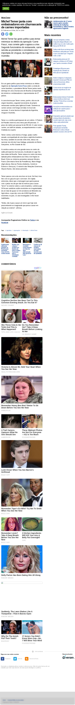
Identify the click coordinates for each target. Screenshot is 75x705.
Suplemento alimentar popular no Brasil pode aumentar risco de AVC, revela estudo (5, 249)
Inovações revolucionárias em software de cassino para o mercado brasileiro (62, 109)
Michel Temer (5, 17)
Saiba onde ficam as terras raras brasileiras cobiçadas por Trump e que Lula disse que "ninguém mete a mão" (63, 52)
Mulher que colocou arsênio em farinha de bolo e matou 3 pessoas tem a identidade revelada (16, 250)
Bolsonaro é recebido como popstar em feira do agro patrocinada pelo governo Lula (27, 250)
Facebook (4, 223)
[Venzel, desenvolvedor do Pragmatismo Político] (68, 657)
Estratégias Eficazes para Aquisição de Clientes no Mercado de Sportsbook (61, 70)
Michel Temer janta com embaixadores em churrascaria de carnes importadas (21, 24)
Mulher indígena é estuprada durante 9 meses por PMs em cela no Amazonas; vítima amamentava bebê (62, 81)
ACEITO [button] (6, 8)
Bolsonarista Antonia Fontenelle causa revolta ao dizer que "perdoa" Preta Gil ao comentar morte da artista (63, 100)
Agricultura (9, 230)
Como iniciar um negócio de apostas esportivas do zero (62, 89)
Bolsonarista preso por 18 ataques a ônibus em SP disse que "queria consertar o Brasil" (63, 61)
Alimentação (25, 230)
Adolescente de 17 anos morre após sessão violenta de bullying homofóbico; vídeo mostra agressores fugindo (63, 24)
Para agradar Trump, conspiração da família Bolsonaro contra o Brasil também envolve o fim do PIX (62, 129)
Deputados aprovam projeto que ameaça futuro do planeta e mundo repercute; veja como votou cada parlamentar (63, 119)
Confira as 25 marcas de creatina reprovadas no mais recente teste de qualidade (38, 249)
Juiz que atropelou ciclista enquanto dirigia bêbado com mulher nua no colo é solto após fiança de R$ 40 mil (63, 43)
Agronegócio (17, 230)
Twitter (32, 220)
